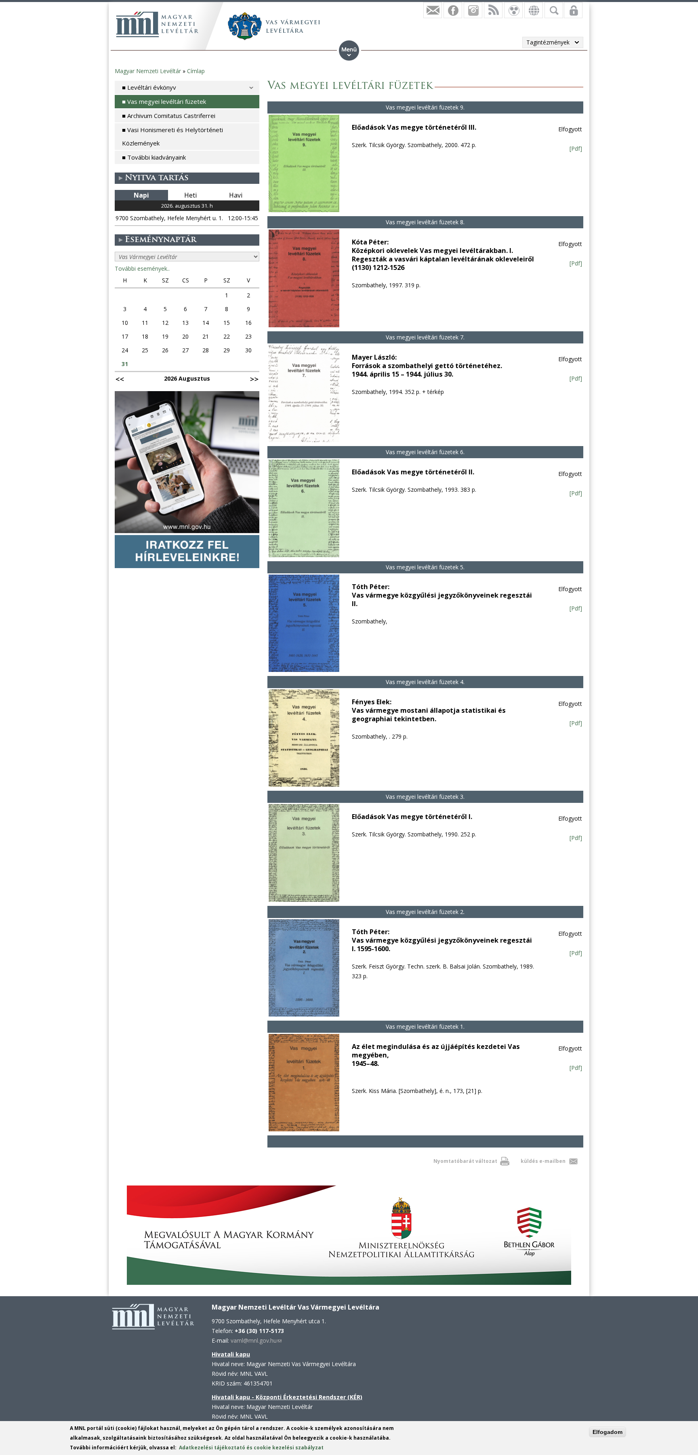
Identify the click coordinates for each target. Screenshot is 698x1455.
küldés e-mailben (543, 1161)
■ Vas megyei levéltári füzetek (164, 101)
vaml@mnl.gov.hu (256, 1340)
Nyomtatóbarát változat (465, 1161)
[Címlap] (157, 24)
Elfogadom (607, 1432)
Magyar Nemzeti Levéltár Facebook (453, 10)
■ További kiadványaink (154, 157)
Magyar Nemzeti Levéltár (148, 71)
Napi (141, 195)
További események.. (142, 268)
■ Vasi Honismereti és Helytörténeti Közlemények (172, 136)
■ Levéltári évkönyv (149, 87)
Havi (235, 195)
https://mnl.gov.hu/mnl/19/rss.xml (493, 10)
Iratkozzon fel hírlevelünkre (432, 10)
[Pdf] (576, 148)
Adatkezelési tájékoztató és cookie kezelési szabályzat (251, 1447)
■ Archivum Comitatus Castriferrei (168, 116)
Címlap (196, 71)
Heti (190, 195)
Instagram (473, 10)
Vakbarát (513, 10)
